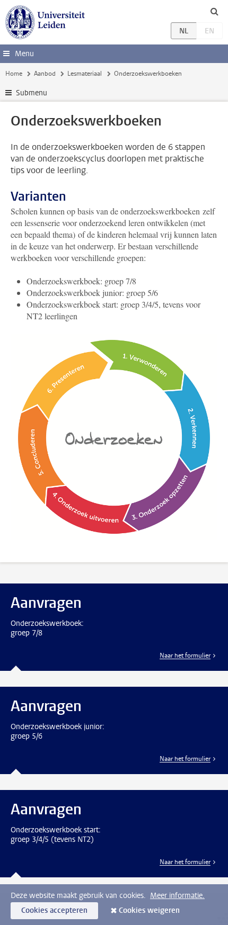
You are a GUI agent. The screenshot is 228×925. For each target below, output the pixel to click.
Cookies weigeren (149, 910)
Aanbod (45, 73)
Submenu (31, 93)
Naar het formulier (185, 655)
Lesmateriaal (84, 73)
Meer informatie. (177, 896)
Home (13, 73)
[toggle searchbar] (214, 11)
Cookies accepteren (54, 910)
